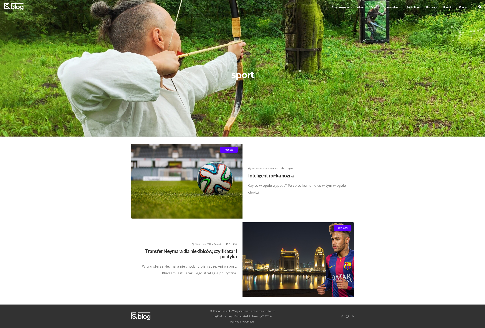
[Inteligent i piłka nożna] (186, 181)
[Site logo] (13, 6)
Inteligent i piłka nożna (271, 175)
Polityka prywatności (242, 321)
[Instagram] (347, 316)
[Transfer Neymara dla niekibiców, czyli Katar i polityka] (298, 259)
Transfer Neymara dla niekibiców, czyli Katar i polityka (191, 253)
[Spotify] (353, 316)
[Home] (167, 316)
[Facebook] (342, 316)
